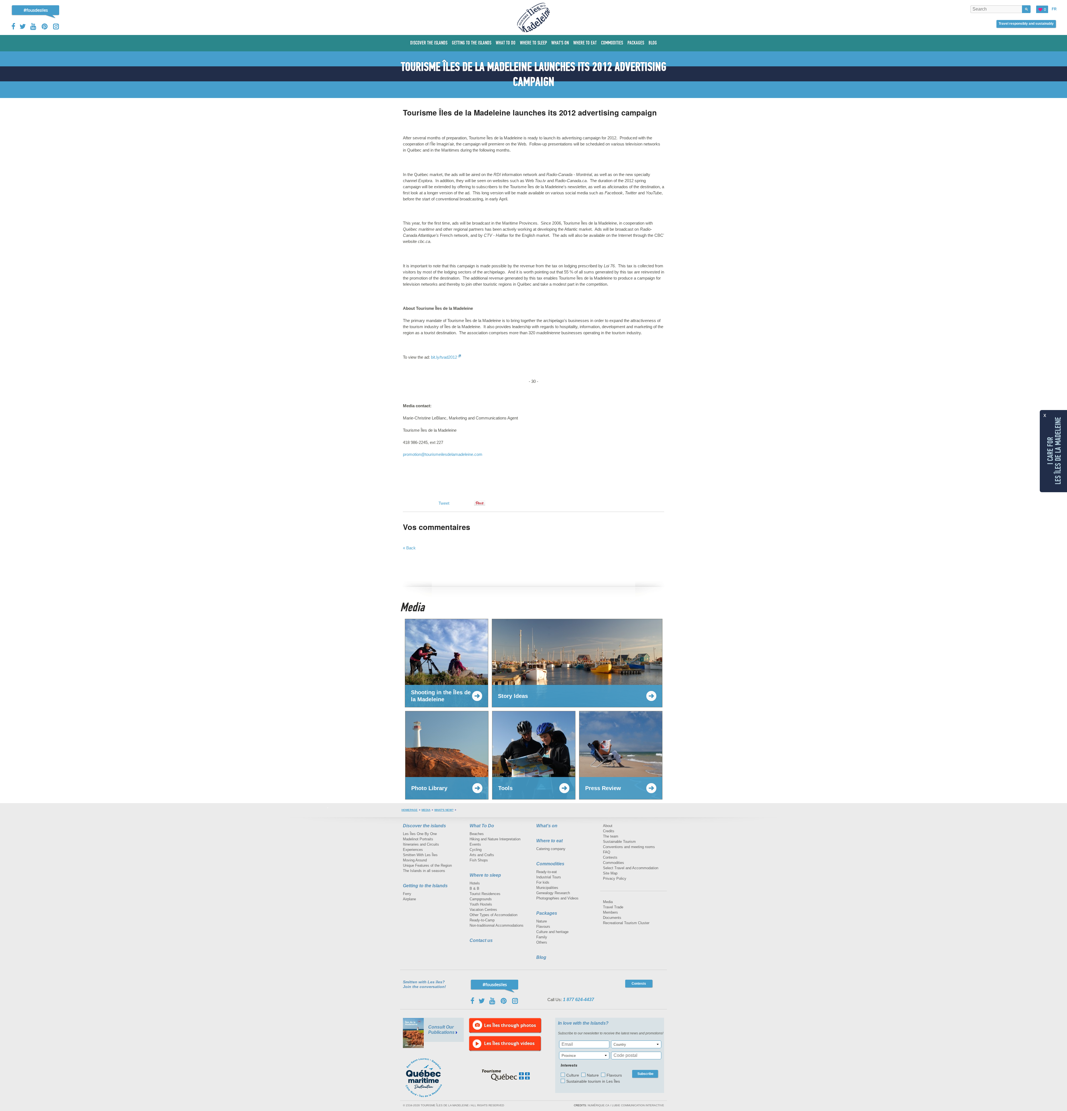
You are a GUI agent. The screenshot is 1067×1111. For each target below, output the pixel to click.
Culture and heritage (552, 932)
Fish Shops (479, 860)
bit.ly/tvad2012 (444, 357)
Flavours (543, 926)
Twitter (23, 26)
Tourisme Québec (506, 1075)
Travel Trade (613, 907)
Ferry (407, 894)
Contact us (481, 940)
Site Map (610, 873)
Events (475, 844)
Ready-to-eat (546, 872)
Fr (1054, 9)
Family (541, 937)
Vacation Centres (483, 910)
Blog (541, 957)
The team (610, 836)
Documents (612, 918)
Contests (610, 857)
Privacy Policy (614, 878)
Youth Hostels (481, 904)
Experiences (413, 850)
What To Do (482, 825)
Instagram (56, 26)
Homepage (410, 809)
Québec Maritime (429, 1077)
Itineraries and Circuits (421, 844)
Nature (541, 921)
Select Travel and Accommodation (630, 868)
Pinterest (45, 26)
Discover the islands (424, 825)
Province (569, 1056)
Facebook (14, 26)
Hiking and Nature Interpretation (495, 839)
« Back (409, 548)
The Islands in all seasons (424, 871)
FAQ (606, 852)
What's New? (443, 809)
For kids (542, 882)
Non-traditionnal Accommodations (496, 925)
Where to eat (549, 840)
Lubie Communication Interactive (638, 1105)
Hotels (475, 883)
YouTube (34, 26)
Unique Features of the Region (427, 865)
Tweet (443, 503)
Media (426, 809)
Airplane (409, 899)
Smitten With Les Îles (420, 855)
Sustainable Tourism (619, 841)
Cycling (476, 850)
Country (620, 1044)
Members (610, 912)
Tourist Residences (485, 894)
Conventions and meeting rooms (629, 847)
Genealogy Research (553, 893)
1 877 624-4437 (578, 999)
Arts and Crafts (482, 855)
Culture (572, 1075)
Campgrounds (481, 899)
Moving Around (415, 860)
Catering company (550, 849)
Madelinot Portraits (418, 839)
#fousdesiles (36, 10)
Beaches (477, 834)
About (607, 826)
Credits (608, 831)
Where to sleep (485, 875)
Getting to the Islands (425, 885)
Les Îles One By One (420, 834)
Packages (546, 913)
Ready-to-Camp (482, 920)
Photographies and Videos (557, 898)
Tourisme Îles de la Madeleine (533, 17)
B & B (474, 888)
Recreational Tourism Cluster (626, 923)
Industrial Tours (548, 877)
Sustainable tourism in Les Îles (593, 1081)
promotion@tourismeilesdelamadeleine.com (442, 454)
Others (541, 942)
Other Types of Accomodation (493, 915)
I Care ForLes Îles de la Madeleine (1054, 450)
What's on (546, 825)
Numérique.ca (598, 1105)
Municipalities (547, 888)
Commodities (550, 863)
